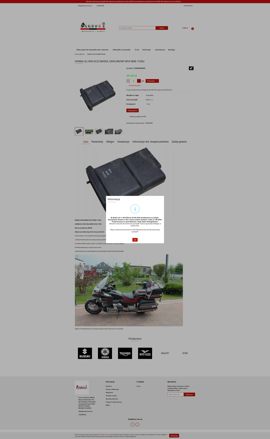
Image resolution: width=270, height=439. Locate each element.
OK (135, 240)
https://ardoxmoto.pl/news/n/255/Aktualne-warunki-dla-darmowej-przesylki (135, 231)
